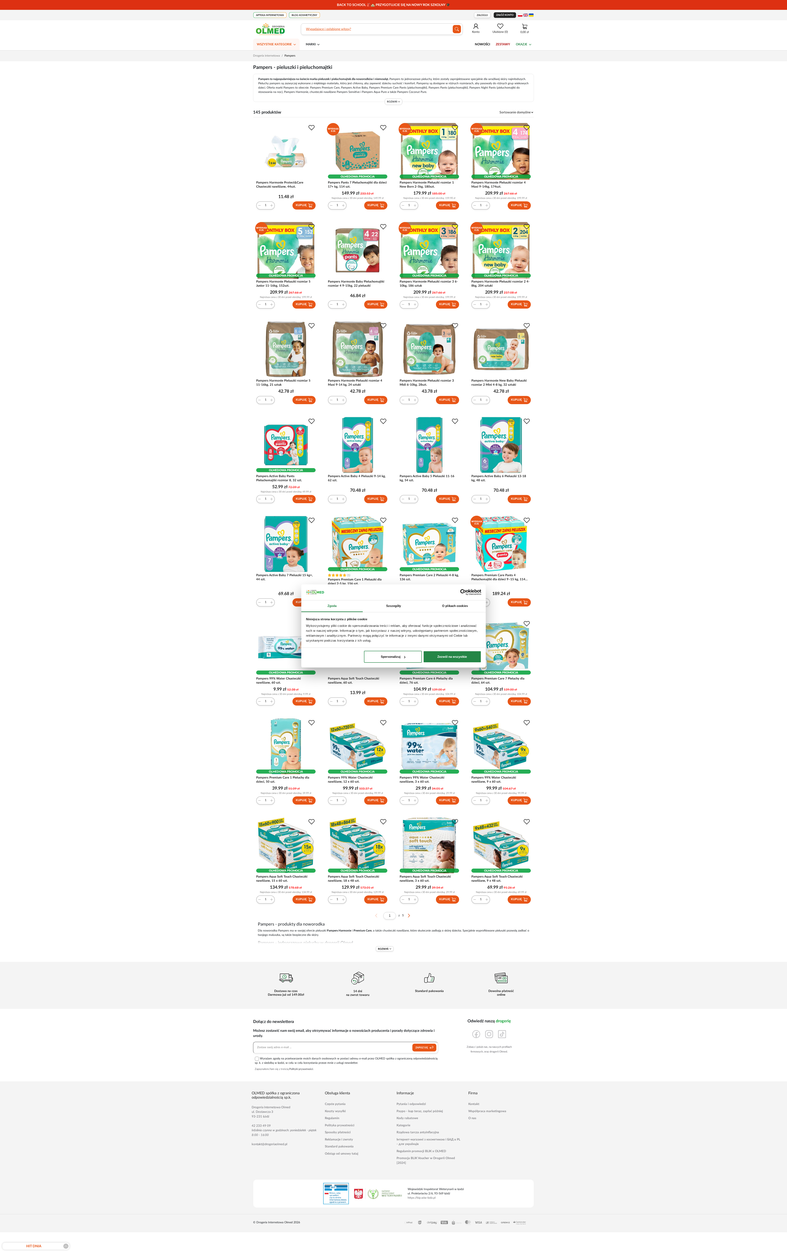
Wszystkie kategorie (274, 44)
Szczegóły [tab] (393, 606)
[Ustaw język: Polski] (520, 15)
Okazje (521, 44)
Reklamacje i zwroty (339, 1139)
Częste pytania (335, 1104)
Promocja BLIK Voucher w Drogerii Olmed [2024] (426, 1160)
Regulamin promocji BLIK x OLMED (421, 1151)
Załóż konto (505, 15)
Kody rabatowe (407, 1118)
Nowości (482, 44)
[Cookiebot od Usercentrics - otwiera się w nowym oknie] (463, 592)
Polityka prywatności (339, 1125)
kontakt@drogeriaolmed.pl (269, 1144)
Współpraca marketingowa (487, 1111)
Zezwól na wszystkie (452, 656)
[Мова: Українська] (531, 15)
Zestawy (503, 44)
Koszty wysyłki (335, 1111)
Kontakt (473, 1104)
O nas (472, 1118)
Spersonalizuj (390, 656)
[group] (393, 5)
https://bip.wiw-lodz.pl (422, 1197)
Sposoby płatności (338, 1132)
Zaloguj (482, 15)
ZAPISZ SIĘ (422, 1047)
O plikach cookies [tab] (455, 606)
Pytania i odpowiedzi (411, 1104)
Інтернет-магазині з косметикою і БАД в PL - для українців (428, 1142)
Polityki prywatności (301, 1069)
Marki (311, 44)
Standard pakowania (339, 1146)
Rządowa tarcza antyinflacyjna (418, 1132)
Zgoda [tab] (332, 606)
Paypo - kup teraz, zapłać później (420, 1111)
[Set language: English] (525, 15)
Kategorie (403, 1125)
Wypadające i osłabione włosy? (328, 29)
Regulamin (332, 1118)
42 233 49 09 (261, 1125)
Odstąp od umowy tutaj (341, 1153)
